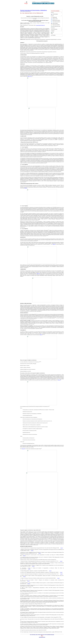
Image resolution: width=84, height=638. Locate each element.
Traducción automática (56, 24)
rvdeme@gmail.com (42, 637)
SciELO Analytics (55, 14)
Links (32, 550)
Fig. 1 (31, 76)
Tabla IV (38, 273)
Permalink (53, 35)
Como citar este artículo (56, 21)
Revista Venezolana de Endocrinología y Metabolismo (33, 10)
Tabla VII (23, 448)
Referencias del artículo (56, 20)
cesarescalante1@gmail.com (40, 25)
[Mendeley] (51, 32)
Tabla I (29, 76)
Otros (53, 32)
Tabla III (54, 244)
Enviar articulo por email (56, 26)
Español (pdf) (55, 17)
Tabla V (41, 334)
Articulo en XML (55, 18)
